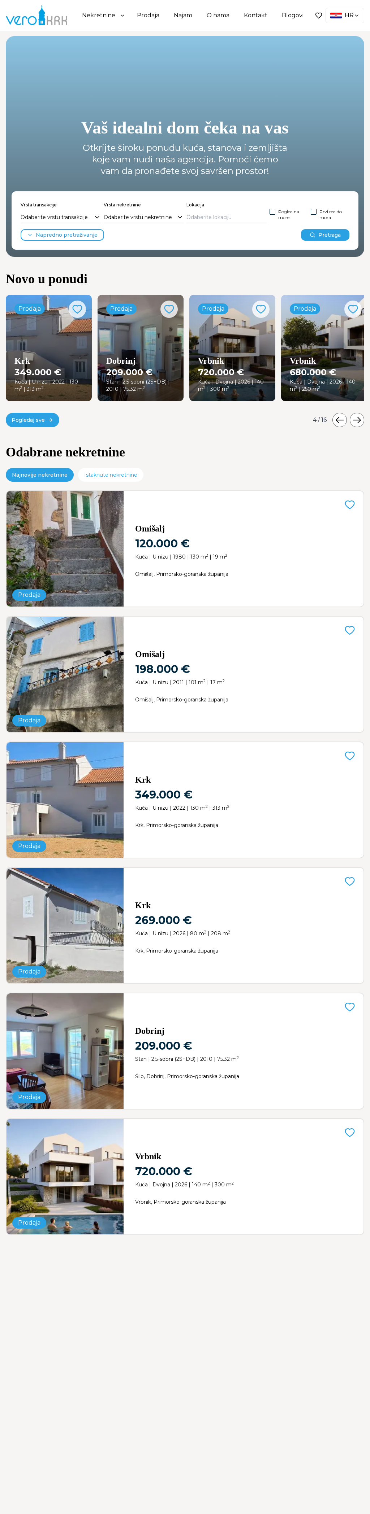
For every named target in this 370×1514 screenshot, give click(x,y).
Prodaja (148, 15)
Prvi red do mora (330, 214)
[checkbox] (272, 212)
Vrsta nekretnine (122, 204)
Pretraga (329, 235)
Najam (183, 15)
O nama (218, 15)
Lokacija (195, 204)
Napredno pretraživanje (67, 235)
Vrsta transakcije (39, 204)
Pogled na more (288, 214)
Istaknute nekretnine (110, 475)
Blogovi (293, 15)
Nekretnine (98, 15)
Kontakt (255, 15)
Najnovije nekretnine (40, 475)
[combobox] (61, 217)
